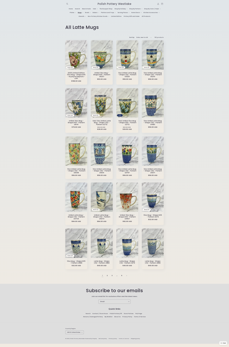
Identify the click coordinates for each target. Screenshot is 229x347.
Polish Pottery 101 (116, 313)
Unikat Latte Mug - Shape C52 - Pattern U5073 (101, 217)
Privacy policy (113, 338)
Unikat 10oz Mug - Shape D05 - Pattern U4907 (127, 217)
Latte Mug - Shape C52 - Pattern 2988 (102, 262)
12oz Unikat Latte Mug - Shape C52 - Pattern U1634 (102, 171)
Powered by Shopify (91, 338)
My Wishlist (109, 317)
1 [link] (102, 275)
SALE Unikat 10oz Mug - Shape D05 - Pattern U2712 (127, 122)
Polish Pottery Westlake (77, 338)
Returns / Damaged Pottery (93, 317)
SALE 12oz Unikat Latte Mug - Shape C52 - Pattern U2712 (102, 122)
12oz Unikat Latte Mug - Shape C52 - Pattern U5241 (153, 75)
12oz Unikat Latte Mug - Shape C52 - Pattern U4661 (153, 122)
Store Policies (129, 313)
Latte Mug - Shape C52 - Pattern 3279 (127, 262)
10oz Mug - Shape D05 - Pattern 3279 (153, 216)
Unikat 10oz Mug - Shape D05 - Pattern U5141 (76, 122)
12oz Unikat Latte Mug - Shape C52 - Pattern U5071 (153, 171)
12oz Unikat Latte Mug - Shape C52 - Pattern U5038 (76, 171)
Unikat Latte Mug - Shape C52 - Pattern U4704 (76, 217)
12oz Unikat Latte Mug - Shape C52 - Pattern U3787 (127, 171)
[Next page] (127, 276)
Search (88, 313)
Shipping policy (135, 338)
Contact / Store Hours (100, 313)
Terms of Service (140, 317)
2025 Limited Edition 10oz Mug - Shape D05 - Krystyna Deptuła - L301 (76, 75)
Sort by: (132, 37)
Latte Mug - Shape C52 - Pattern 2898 (153, 262)
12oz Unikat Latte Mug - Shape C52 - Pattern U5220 (127, 75)
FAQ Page (138, 313)
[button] (67, 4)
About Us (117, 317)
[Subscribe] (129, 302)
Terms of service (124, 338)
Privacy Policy (127, 317)
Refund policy (103, 338)
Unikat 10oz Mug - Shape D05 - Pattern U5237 (101, 75)
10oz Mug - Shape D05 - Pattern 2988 (76, 262)
